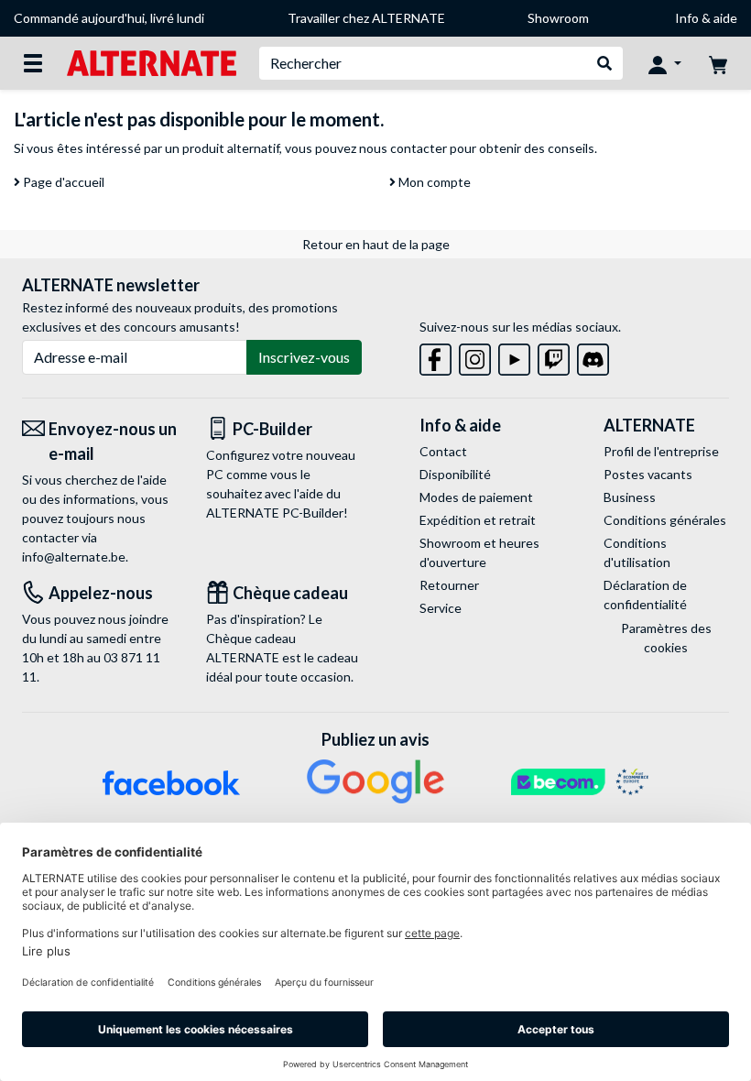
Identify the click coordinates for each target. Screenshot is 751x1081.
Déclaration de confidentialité (645, 594)
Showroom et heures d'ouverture (479, 552)
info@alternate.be (73, 556)
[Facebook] (435, 356)
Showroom (558, 18)
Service (440, 608)
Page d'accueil (62, 182)
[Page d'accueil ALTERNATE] (151, 62)
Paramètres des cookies (666, 637)
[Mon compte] (665, 63)
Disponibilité (455, 474)
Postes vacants (648, 474)
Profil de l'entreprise (661, 451)
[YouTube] (514, 356)
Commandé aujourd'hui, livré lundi (109, 18)
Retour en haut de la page (376, 244)
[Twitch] (554, 356)
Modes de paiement (476, 497)
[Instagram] (475, 356)
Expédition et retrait (477, 520)
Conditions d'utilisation (637, 552)
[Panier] (718, 63)
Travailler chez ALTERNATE (366, 18)
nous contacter (403, 148)
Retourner (449, 585)
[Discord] (593, 356)
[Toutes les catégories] (33, 63)
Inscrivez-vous (304, 357)
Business (630, 497)
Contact (443, 451)
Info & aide (706, 18)
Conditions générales (665, 520)
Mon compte (433, 182)
